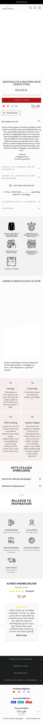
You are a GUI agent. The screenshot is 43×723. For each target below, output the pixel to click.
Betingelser (21, 673)
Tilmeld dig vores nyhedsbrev (21, 680)
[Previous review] (2, 625)
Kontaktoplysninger (21, 659)
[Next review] (40, 625)
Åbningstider (20, 666)
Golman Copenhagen (16, 719)
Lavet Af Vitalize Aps (33, 719)
